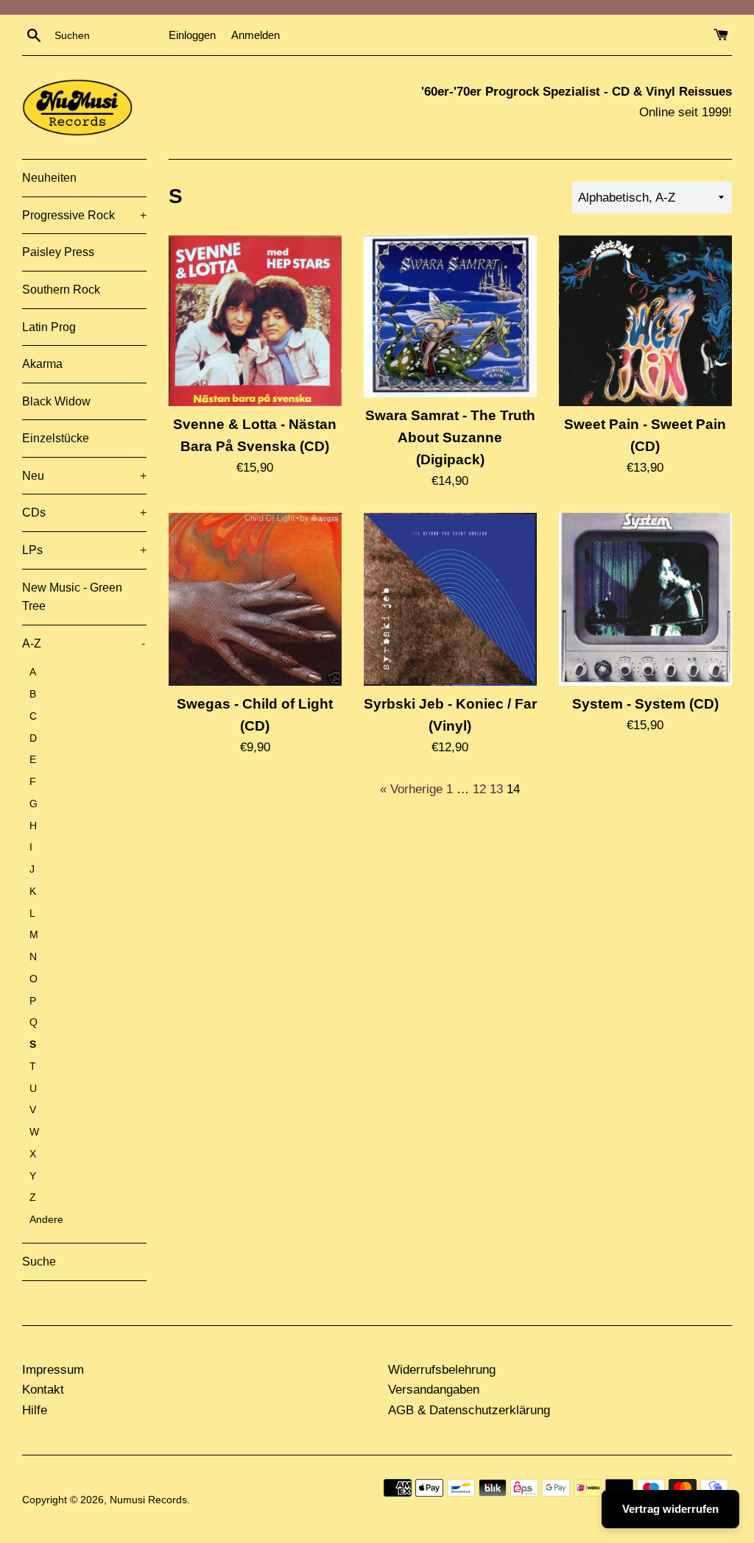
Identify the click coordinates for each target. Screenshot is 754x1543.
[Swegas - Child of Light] (255, 599)
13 (496, 789)
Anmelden (255, 35)
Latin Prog (49, 327)
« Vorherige (411, 789)
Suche (39, 1261)
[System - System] (645, 599)
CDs (84, 512)
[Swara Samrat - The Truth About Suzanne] (450, 316)
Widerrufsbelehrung (442, 1370)
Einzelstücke (55, 438)
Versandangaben (433, 1390)
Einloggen (192, 35)
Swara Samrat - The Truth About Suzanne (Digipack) (450, 437)
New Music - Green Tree (72, 597)
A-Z (83, 643)
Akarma (42, 364)
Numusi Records (148, 1499)
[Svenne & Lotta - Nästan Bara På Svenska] (255, 320)
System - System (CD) (645, 704)
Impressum (53, 1370)
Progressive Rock (84, 215)
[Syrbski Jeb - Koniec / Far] (450, 599)
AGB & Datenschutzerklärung (469, 1410)
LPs (84, 550)
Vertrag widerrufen (670, 1509)
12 (479, 789)
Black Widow (56, 401)
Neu (84, 475)
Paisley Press (58, 252)
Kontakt (43, 1390)
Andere (46, 1219)
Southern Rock (61, 289)
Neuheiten (49, 177)
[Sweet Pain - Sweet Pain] (645, 320)
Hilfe (34, 1410)
